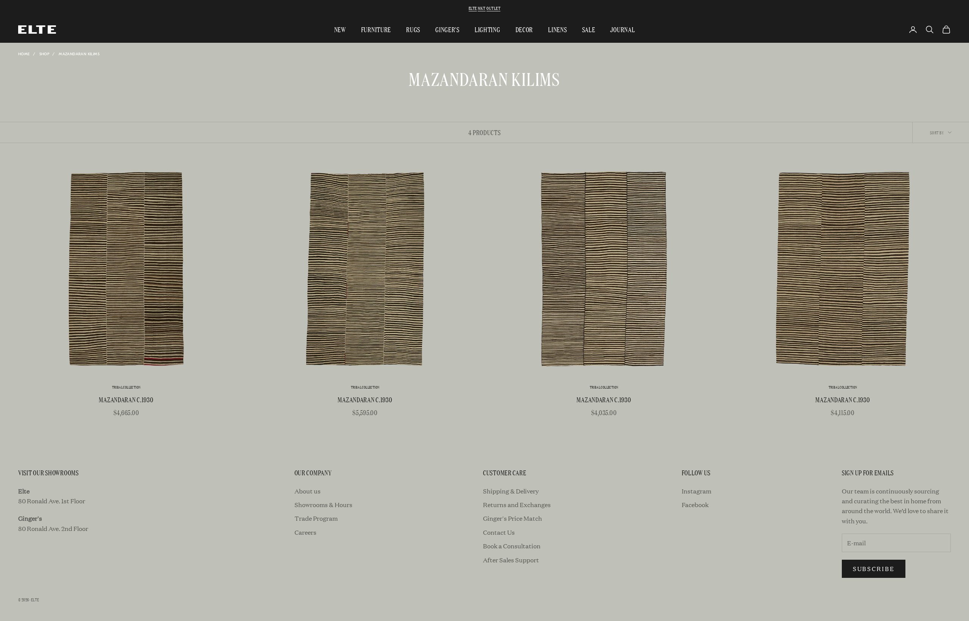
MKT (481, 8)
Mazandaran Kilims (79, 54)
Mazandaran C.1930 (126, 399)
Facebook (695, 504)
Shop (44, 54)
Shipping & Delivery (511, 491)
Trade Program (316, 518)
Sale (588, 29)
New (340, 29)
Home (24, 54)
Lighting (487, 29)
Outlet (493, 8)
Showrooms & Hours (323, 504)
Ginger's (447, 29)
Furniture (376, 29)
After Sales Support (511, 560)
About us (307, 491)
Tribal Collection (126, 387)
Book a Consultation (512, 546)
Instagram (696, 491)
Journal (622, 29)
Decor (524, 29)
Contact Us (499, 532)
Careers (305, 532)
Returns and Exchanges (517, 504)
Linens (557, 29)
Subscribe (873, 568)
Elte (473, 8)
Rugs (413, 29)
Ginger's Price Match (512, 518)
